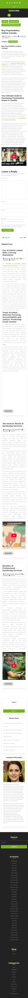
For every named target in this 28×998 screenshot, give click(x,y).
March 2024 (14, 930)
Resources (14, 986)
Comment (5, 178)
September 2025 (14, 887)
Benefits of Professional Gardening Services (12, 568)
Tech (14, 991)
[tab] (9, 15)
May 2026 (14, 868)
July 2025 (14, 892)
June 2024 (14, 923)
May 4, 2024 (7, 36)
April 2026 (14, 870)
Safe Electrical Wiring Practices (12, 730)
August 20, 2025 (9, 258)
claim (4, 344)
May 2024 (14, 925)
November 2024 (14, 911)
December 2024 (14, 908)
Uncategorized (14, 21)
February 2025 (14, 904)
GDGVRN (14, 10)
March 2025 (14, 901)
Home (14, 974)
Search (14, 702)
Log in (14, 953)
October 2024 (14, 913)
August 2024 (14, 918)
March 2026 (14, 873)
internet (14, 977)
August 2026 (14, 861)
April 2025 (14, 899)
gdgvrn (15, 36)
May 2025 (14, 896)
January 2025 (14, 906)
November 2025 (14, 882)
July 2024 (14, 920)
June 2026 (14, 865)
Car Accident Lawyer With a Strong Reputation (12, 252)
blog (14, 967)
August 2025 (14, 889)
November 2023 (14, 939)
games (14, 972)
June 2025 (14, 894)
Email (4, 210)
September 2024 (14, 916)
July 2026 (14, 863)
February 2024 (14, 932)
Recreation (14, 984)
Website (4, 218)
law (14, 979)
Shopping (14, 988)
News (14, 981)
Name (4, 201)
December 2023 (14, 937)
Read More (9, 411)
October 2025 (14, 884)
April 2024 (14, 927)
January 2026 (14, 877)
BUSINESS (14, 969)
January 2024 (14, 935)
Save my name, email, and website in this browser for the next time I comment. (13, 225)
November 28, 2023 (9, 429)
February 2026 (14, 875)
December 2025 (14, 880)
